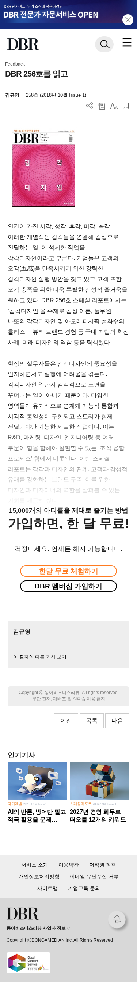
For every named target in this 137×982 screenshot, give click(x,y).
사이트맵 (47, 888)
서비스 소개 (34, 865)
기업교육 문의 (84, 888)
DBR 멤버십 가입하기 (68, 586)
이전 (66, 720)
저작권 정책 (102, 865)
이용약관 (68, 865)
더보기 (90, 106)
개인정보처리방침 (39, 876)
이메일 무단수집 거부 (94, 876)
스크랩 (126, 106)
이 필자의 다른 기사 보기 (39, 657)
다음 (117, 720)
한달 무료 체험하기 (68, 571)
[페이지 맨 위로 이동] (118, 921)
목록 (92, 720)
